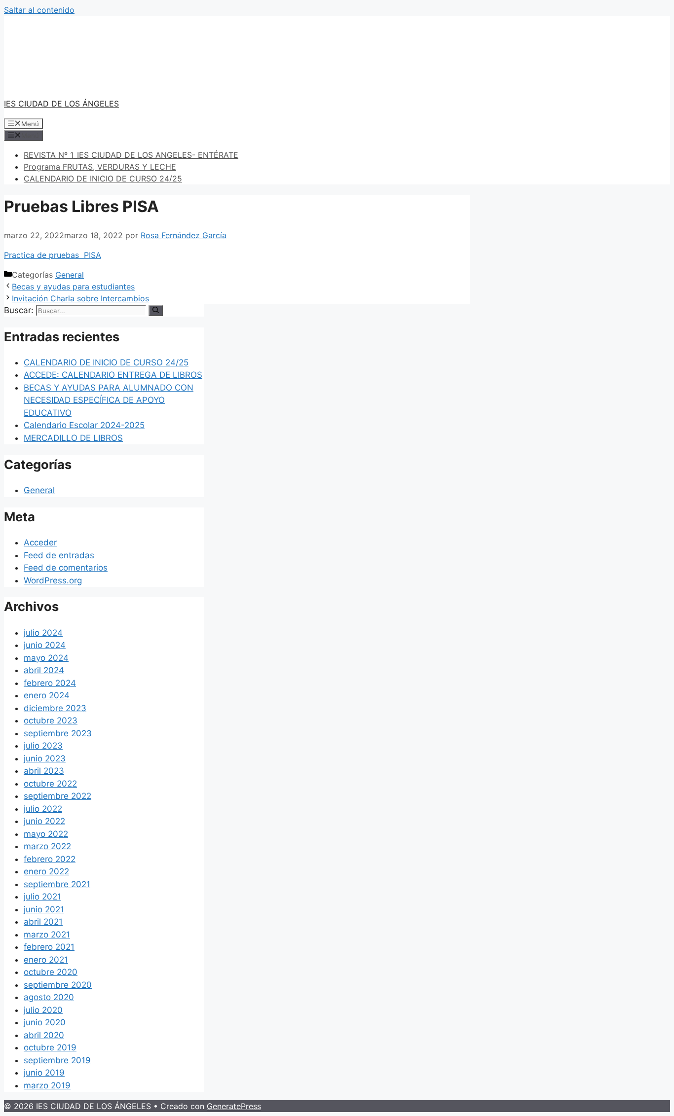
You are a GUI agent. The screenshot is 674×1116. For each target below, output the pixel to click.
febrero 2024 (50, 683)
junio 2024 (45, 645)
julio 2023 (43, 746)
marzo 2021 (47, 934)
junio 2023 (45, 758)
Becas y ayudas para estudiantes (73, 286)
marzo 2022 (47, 846)
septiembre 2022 (57, 796)
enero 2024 (47, 695)
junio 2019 (44, 1073)
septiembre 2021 (57, 884)
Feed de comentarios (66, 568)
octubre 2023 (50, 720)
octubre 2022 (50, 784)
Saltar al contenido (39, 10)
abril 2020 (44, 1035)
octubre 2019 (50, 1047)
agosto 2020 (49, 997)
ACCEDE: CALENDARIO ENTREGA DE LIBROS (113, 375)
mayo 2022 (46, 834)
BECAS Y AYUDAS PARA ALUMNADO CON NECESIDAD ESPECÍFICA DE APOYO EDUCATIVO (108, 400)
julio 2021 (42, 896)
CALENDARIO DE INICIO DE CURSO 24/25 (103, 178)
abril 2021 (43, 922)
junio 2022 (44, 821)
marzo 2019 (47, 1085)
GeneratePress (234, 1106)
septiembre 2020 (58, 985)
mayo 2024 (46, 658)
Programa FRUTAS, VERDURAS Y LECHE (100, 167)
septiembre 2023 (58, 733)
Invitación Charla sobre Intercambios (80, 298)
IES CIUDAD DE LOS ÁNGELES (61, 103)
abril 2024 (44, 670)
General (69, 275)
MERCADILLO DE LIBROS (73, 438)
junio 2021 (44, 909)
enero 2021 (46, 960)
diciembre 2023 (55, 708)
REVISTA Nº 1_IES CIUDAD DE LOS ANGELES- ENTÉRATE (131, 155)
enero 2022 (46, 871)
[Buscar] (156, 310)
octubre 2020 (50, 972)
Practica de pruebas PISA (52, 255)
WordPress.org (53, 580)
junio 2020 (45, 1022)
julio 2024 (43, 633)
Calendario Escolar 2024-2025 (84, 425)
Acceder (40, 542)
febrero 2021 (49, 947)
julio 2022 (43, 809)
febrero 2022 (49, 859)
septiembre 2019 (57, 1060)
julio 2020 (43, 1010)
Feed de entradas (59, 555)
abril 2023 (44, 771)
